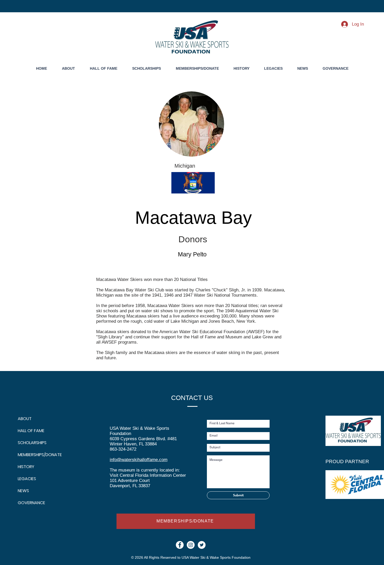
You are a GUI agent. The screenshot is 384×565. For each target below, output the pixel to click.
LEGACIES (27, 479)
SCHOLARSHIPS (30, 443)
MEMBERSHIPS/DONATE (30, 455)
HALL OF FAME (30, 431)
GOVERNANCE (30, 503)
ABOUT (25, 419)
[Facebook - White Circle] (180, 545)
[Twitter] (202, 545)
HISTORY (26, 467)
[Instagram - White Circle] (191, 545)
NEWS (23, 491)
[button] (241, 68)
